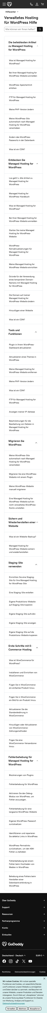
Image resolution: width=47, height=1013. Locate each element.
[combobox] (20, 29)
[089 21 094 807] (31, 4)
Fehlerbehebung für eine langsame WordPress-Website (23, 810)
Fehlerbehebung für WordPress (23, 784)
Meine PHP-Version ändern (21, 109)
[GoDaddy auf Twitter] (24, 962)
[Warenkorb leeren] (42, 4)
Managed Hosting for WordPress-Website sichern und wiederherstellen (22, 549)
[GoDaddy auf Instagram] (11, 962)
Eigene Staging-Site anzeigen (22, 623)
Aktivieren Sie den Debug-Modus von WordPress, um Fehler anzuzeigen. (21, 796)
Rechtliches (6, 972)
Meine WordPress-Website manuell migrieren (21, 487)
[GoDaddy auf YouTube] (30, 962)
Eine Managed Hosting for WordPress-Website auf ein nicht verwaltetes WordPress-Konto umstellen (22, 503)
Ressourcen (7, 914)
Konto (5, 928)
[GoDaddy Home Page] (13, 944)
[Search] (40, 29)
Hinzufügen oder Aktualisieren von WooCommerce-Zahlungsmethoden (23, 728)
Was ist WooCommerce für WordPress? (21, 661)
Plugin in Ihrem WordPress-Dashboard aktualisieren (21, 346)
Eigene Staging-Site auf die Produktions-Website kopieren (23, 633)
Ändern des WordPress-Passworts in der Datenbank (22, 138)
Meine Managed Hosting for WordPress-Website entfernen (23, 370)
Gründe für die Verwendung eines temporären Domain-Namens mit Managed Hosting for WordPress (23, 281)
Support (6, 907)
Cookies (42, 972)
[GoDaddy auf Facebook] (4, 962)
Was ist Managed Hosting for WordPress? (22, 62)
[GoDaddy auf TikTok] (17, 962)
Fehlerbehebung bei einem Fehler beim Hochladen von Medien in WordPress (21, 864)
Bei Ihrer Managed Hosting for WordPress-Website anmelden (23, 74)
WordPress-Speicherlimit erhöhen (20, 86)
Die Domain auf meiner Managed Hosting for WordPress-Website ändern (21, 298)
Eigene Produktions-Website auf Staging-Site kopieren (22, 603)
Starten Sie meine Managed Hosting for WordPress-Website (21, 233)
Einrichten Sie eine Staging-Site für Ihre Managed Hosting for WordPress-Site (23, 580)
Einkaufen (6, 935)
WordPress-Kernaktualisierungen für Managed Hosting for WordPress (20, 250)
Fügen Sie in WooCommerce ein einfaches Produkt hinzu (22, 686)
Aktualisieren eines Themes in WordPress (22, 358)
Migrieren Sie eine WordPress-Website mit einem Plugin (23, 475)
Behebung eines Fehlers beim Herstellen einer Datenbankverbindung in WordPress (22, 881)
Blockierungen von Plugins (21, 775)
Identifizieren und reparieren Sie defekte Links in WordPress (23, 834)
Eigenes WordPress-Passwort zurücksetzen (22, 822)
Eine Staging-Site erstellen (21, 592)
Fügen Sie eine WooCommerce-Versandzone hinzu (22, 743)
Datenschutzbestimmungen (25, 972)
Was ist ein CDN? (17, 149)
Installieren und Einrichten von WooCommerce (23, 674)
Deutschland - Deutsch (12, 955)
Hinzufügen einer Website (21, 310)
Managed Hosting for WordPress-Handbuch (19, 195)
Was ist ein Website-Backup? (22, 537)
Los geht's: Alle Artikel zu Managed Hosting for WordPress (21, 181)
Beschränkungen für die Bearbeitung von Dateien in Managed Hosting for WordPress (21, 425)
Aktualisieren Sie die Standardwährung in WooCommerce (18, 712)
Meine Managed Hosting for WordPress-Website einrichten (23, 265)
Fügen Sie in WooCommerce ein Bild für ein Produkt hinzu (22, 698)
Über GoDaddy (9, 900)
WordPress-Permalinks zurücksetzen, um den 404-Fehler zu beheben (21, 848)
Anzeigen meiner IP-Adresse (22, 412)
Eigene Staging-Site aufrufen (22, 614)
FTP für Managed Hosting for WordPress (22, 98)
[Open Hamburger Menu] (3, 4)
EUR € (39, 955)
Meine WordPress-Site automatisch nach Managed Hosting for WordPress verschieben (21, 123)
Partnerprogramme (11, 921)
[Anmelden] (36, 4)
